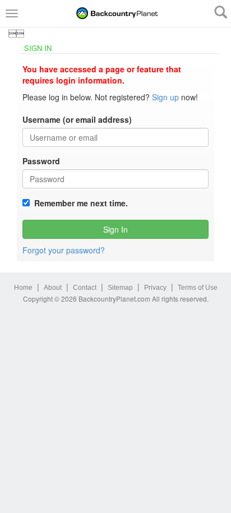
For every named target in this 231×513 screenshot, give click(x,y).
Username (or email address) (77, 119)
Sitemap (120, 288)
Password (41, 161)
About (53, 288)
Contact (84, 288)
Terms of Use (198, 288)
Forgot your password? (63, 250)
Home (23, 288)
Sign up (165, 97)
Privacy (155, 288)
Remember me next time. (79, 203)
